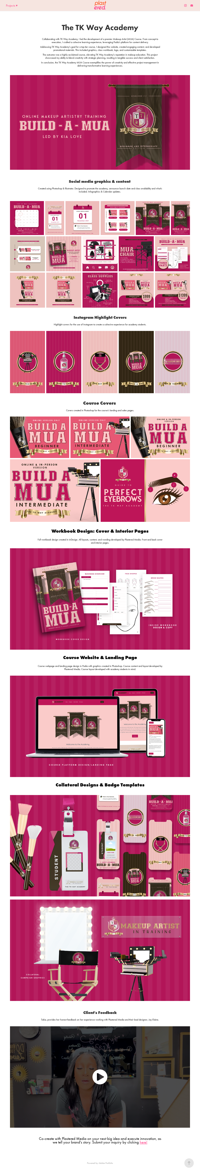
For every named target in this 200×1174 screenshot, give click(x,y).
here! (143, 1142)
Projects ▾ (12, 5)
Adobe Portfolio (106, 1163)
